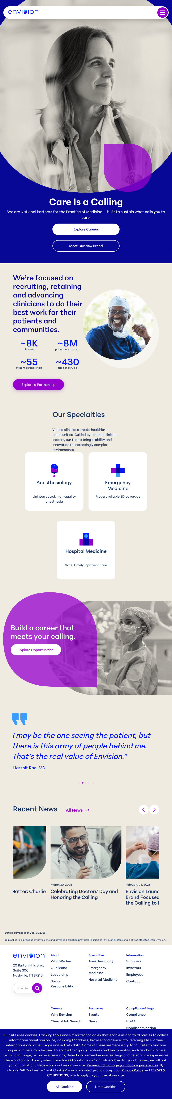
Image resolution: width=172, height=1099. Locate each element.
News (93, 1021)
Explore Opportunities (35, 650)
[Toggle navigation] (162, 12)
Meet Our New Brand (86, 246)
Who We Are (61, 961)
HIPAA (131, 1021)
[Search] (37, 988)
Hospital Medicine (103, 979)
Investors (133, 968)
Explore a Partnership (38, 384)
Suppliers (133, 961)
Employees (134, 974)
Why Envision (61, 1014)
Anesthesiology (101, 961)
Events (94, 1014)
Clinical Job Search (66, 1021)
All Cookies (64, 1087)
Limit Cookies (105, 1087)
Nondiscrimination (141, 1028)
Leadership (59, 974)
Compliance (136, 1014)
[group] (86, 864)
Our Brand (59, 968)
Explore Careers (86, 229)
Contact (133, 981)
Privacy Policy (132, 1070)
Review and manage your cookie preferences (122, 1065)
